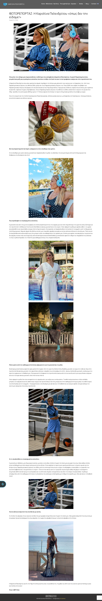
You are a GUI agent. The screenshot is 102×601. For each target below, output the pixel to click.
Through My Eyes (65, 4)
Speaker (73, 4)
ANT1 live (16, 590)
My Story (56, 4)
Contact (93, 4)
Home (43, 4)
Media (81, 4)
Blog (87, 4)
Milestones (49, 4)
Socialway (62, 598)
